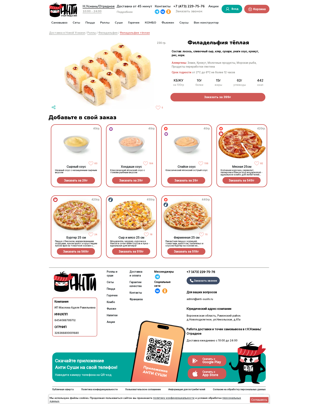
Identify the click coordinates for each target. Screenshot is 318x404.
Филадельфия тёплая (135, 32)
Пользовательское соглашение (143, 389)
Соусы (183, 23)
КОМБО (150, 23)
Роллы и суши (112, 273)
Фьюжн (111, 308)
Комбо (111, 302)
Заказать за (76, 180)
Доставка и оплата (136, 273)
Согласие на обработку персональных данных (239, 389)
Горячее (133, 23)
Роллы (104, 23)
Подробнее (125, 12)
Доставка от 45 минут (134, 6)
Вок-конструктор (206, 23)
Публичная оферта (63, 389)
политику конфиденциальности (174, 397)
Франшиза (136, 299)
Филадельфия (108, 32)
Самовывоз (59, 23)
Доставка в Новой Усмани (67, 32)
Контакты (163, 6)
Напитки (112, 315)
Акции (213, 6)
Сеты (76, 23)
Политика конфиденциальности (99, 389)
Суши (119, 23)
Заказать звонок (189, 11)
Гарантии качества (136, 283)
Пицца (90, 23)
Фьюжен (168, 23)
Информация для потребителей (186, 389)
